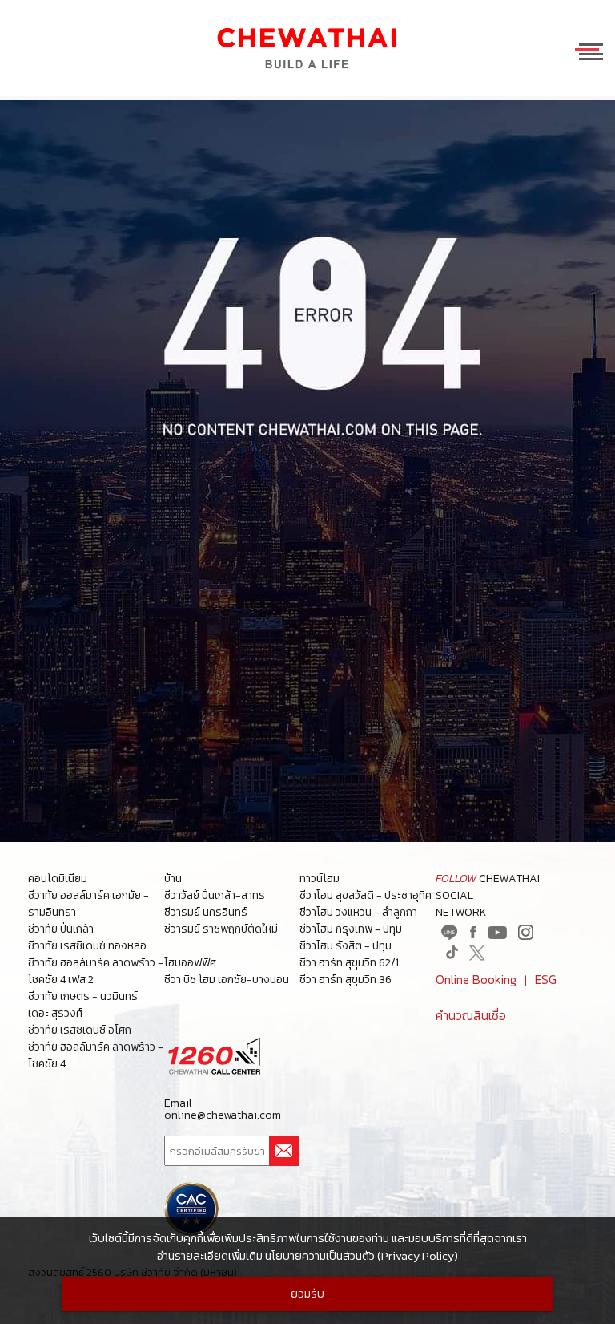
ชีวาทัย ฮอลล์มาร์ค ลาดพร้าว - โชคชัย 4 (95, 1055)
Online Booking (476, 979)
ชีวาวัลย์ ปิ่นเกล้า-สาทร (214, 895)
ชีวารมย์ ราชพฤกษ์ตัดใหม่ (221, 929)
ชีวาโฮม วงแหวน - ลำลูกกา (358, 912)
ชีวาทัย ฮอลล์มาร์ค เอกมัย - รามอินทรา (88, 904)
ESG (546, 979)
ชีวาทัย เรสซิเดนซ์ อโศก (79, 1030)
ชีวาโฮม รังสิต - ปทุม (345, 945)
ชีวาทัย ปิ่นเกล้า (61, 929)
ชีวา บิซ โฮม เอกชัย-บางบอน (226, 979)
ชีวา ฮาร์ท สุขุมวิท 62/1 (349, 962)
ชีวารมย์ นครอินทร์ (205, 912)
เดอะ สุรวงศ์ (55, 1013)
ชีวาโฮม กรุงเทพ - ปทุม (350, 929)
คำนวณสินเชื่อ (471, 1015)
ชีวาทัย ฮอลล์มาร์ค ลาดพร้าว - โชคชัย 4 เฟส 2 (95, 971)
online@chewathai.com (222, 1115)
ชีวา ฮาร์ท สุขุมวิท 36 (345, 979)
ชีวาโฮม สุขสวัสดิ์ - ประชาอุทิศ (365, 895)
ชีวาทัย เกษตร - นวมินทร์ (83, 996)
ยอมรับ (307, 1293)
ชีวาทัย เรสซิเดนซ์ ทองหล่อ (87, 945)
